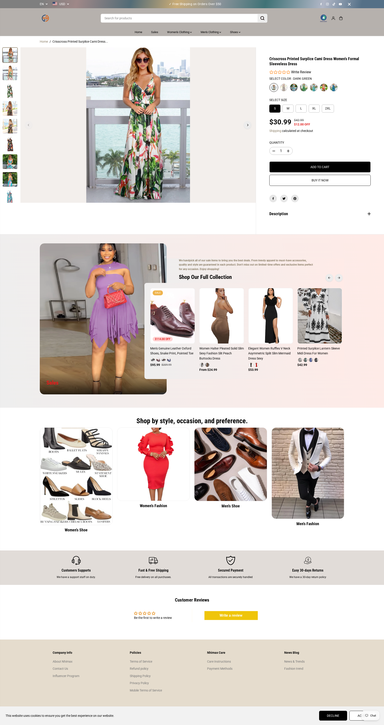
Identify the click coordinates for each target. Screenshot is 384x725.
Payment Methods (219, 668)
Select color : (290, 78)
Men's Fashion (307, 523)
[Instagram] (327, 4)
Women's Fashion (153, 505)
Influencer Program (66, 676)
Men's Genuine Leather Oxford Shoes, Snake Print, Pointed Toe (171, 351)
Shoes (234, 32)
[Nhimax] (45, 18)
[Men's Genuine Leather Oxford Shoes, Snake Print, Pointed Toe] (172, 315)
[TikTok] (334, 4)
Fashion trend (293, 668)
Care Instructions (219, 661)
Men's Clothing (210, 32)
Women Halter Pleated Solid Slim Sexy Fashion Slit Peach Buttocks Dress (221, 353)
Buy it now (320, 180)
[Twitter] (284, 198)
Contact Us (60, 668)
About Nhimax (62, 661)
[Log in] (333, 18)
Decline (333, 715)
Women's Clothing (178, 32)
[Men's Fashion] (308, 473)
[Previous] (28, 125)
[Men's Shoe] (230, 464)
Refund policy (139, 668)
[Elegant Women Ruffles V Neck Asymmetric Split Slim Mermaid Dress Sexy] (270, 315)
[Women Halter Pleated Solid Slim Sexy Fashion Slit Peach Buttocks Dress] (222, 315)
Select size (278, 100)
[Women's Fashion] (153, 464)
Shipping (275, 131)
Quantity (276, 142)
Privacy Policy (139, 683)
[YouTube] (340, 4)
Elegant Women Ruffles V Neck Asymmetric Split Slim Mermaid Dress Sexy (269, 353)
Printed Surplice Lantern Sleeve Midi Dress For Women (318, 351)
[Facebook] (321, 4)
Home (138, 32)
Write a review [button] (231, 615)
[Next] (247, 125)
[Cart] (341, 18)
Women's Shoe (76, 530)
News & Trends (294, 661)
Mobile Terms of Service (146, 690)
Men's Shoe (231, 506)
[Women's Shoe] (76, 476)
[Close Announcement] (349, 4)
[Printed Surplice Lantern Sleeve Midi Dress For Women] (320, 315)
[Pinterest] (295, 198)
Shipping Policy (140, 676)
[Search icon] (262, 18)
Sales (154, 32)
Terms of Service (141, 661)
